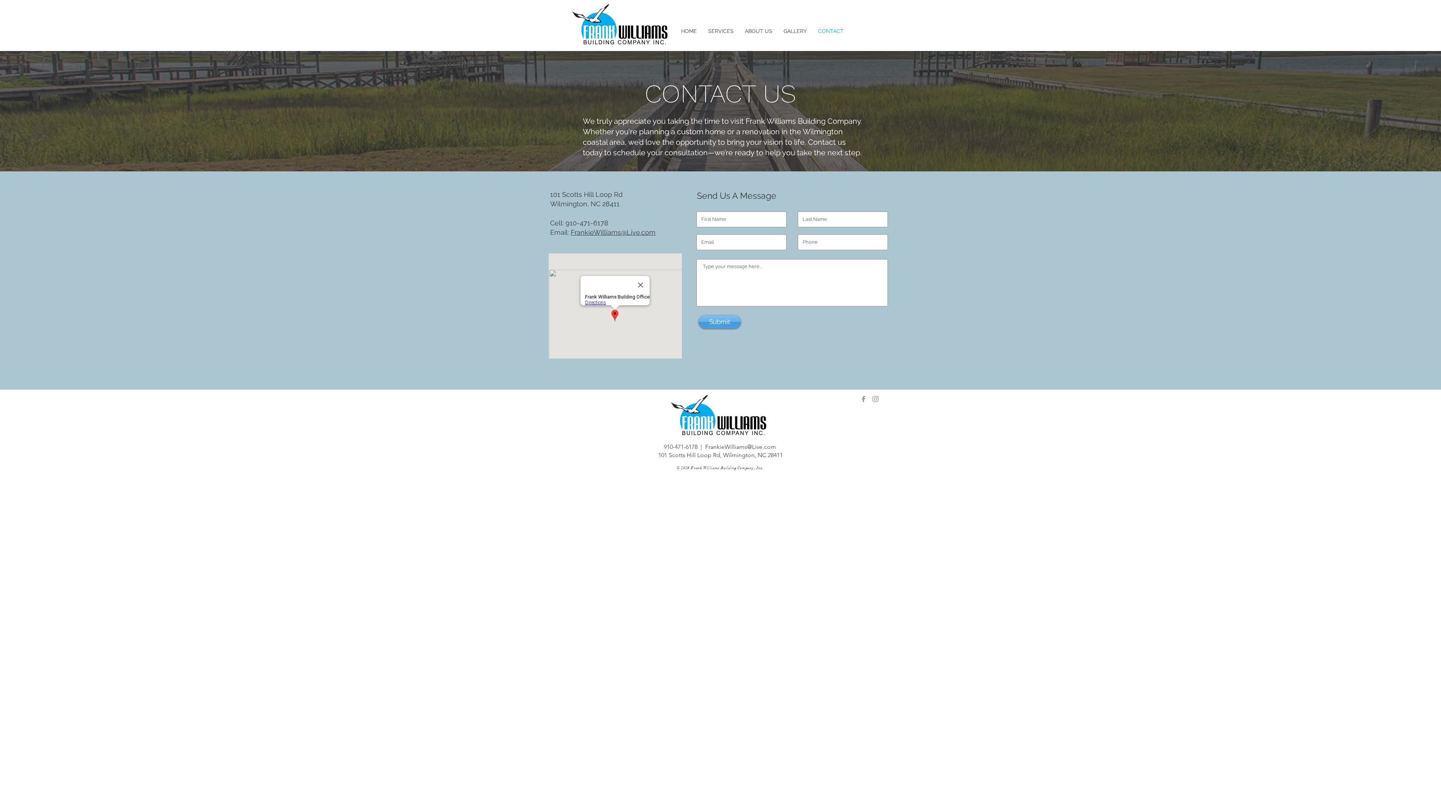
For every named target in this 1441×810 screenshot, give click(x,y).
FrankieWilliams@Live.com (613, 232)
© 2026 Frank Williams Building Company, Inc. (720, 468)
